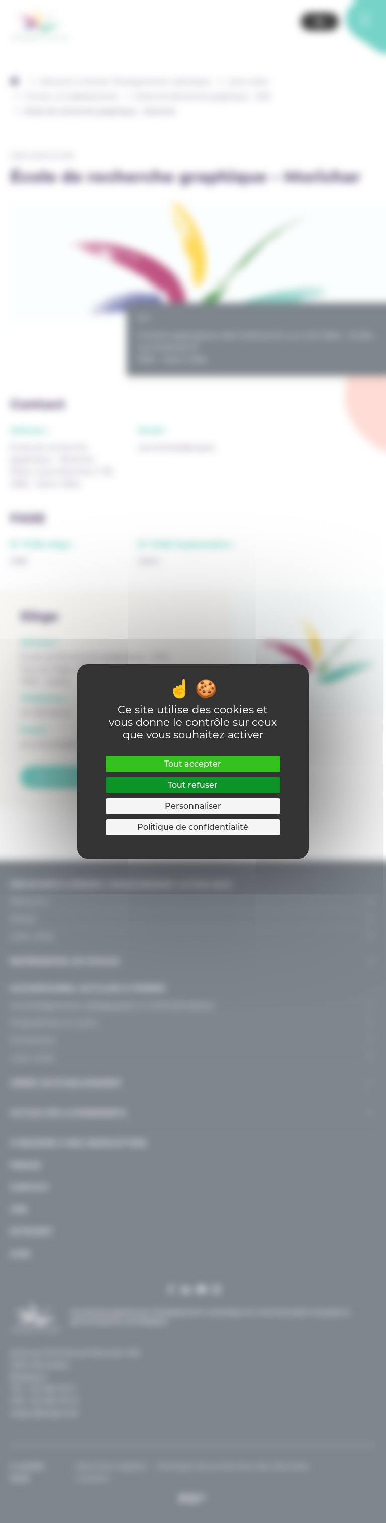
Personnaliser (193, 806)
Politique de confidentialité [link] (192, 827)
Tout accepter (192, 764)
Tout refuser (193, 785)
